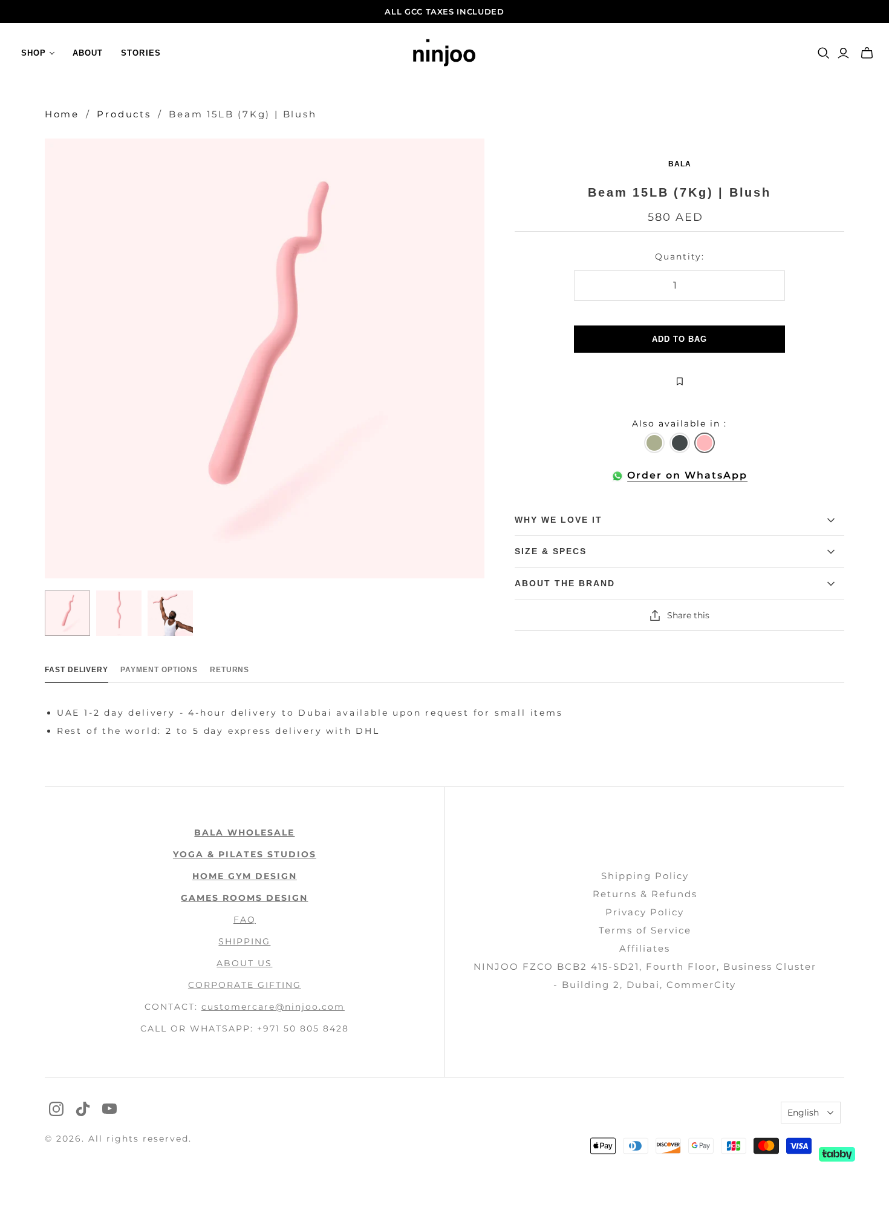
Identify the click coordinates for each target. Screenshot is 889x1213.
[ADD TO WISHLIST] (679, 382)
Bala (679, 164)
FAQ (244, 919)
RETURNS (230, 669)
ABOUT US (244, 963)
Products (124, 114)
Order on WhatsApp (687, 475)
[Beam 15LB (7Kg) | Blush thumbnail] (67, 613)
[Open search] (824, 53)
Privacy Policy (644, 912)
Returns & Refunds (645, 894)
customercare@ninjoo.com (273, 1006)
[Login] (843, 53)
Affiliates (644, 948)
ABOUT (88, 52)
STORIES (140, 52)
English (803, 1112)
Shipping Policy (645, 875)
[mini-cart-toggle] (867, 53)
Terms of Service (645, 930)
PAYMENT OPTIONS (158, 669)
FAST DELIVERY (76, 669)
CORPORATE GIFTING (244, 984)
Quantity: (680, 256)
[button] (654, 443)
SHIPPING (244, 941)
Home (62, 114)
